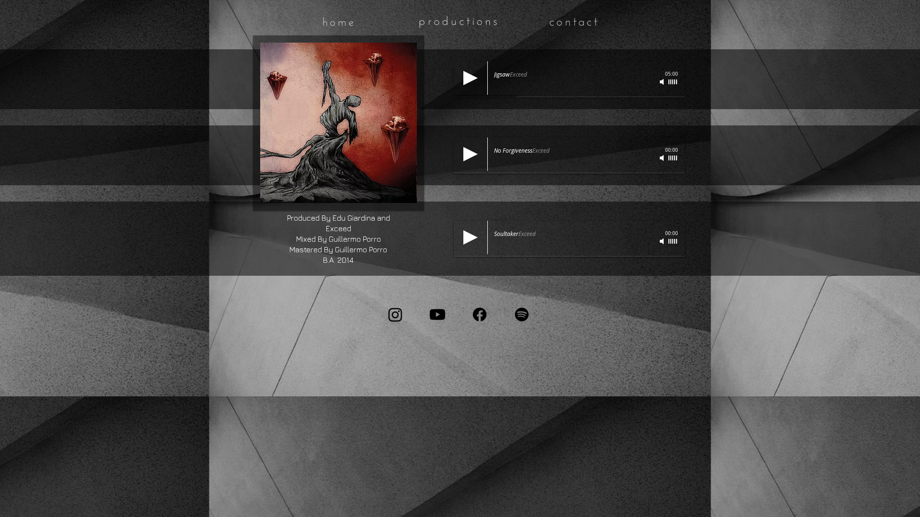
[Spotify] (522, 314)
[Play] (470, 78)
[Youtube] (437, 314)
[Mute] (662, 82)
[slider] (673, 81)
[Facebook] (480, 314)
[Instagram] (395, 314)
